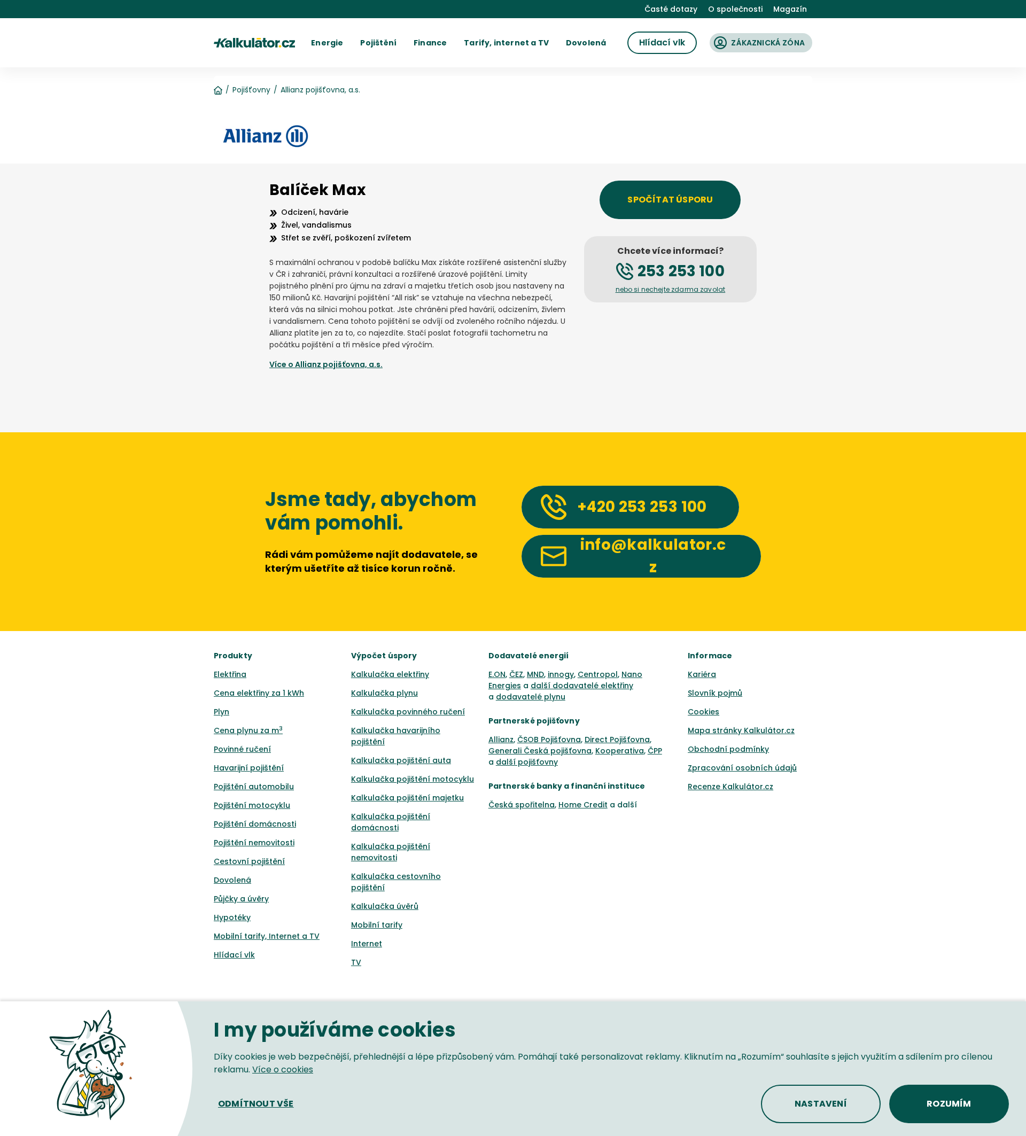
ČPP (655, 750)
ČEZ (516, 674)
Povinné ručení (242, 749)
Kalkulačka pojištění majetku (407, 797)
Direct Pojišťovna (617, 739)
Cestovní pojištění (249, 861)
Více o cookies (282, 1069)
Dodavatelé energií (528, 655)
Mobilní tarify (376, 925)
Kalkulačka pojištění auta (401, 760)
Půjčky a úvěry (241, 898)
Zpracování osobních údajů (742, 767)
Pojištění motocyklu (252, 805)
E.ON (497, 674)
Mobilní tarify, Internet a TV (267, 936)
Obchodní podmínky (728, 749)
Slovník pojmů (715, 693)
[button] (327, 42)
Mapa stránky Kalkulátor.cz (741, 730)
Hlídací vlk (234, 955)
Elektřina (230, 674)
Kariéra (702, 674)
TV (356, 962)
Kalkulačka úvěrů (384, 906)
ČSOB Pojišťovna (549, 739)
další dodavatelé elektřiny (582, 685)
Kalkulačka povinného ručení (408, 711)
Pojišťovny (251, 89)
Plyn (221, 711)
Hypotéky (232, 917)
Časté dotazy (670, 9)
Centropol (598, 674)
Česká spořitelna (521, 804)
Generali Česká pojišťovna (540, 750)
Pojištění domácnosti (255, 824)
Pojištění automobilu (254, 786)
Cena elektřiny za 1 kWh (259, 693)
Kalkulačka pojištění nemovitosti (390, 852)
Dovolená (232, 880)
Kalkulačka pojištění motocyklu (412, 779)
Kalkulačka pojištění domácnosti (390, 822)
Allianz (501, 739)
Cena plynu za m (248, 730)
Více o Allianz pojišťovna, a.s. (326, 364)
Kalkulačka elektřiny (390, 674)
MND (535, 674)
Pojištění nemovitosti (254, 842)
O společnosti (735, 9)
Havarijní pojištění (249, 767)
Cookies (703, 711)
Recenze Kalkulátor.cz (730, 786)
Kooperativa (619, 750)
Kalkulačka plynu (384, 693)
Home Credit (583, 804)
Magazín (790, 9)
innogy (561, 674)
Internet (366, 943)
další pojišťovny (527, 762)
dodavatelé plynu (530, 696)
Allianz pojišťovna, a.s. (320, 89)
